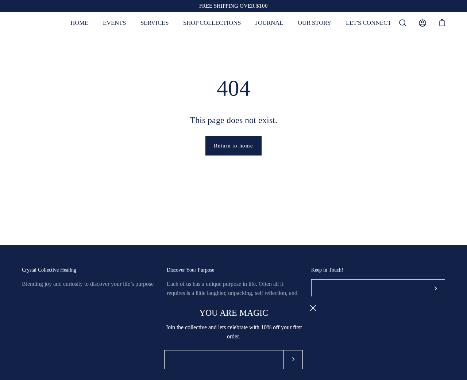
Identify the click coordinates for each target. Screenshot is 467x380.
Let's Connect (368, 22)
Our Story (314, 22)
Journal (269, 22)
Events (114, 22)
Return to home (233, 146)
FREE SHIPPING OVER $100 (233, 6)
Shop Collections (212, 22)
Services (154, 22)
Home (79, 22)
